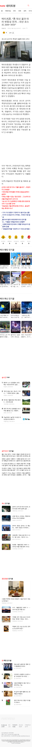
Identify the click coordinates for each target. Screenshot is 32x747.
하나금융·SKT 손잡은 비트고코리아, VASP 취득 (4, 267)
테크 (13, 539)
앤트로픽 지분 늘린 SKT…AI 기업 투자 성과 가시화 (26, 286)
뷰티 (14, 11)
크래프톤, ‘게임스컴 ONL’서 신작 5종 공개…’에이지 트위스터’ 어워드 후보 (21, 537)
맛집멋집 (4, 603)
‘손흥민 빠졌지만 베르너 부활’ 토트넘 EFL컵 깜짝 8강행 (16, 225)
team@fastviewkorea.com (25, 736)
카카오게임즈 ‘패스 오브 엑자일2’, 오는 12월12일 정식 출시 (15, 316)
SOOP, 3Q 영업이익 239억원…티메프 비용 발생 (16, 216)
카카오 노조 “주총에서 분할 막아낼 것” (5, 336)
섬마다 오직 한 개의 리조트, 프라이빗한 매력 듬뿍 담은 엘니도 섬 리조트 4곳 (21, 508)
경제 (25, 11)
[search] (28, 5)
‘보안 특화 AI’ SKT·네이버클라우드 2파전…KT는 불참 (5, 316)
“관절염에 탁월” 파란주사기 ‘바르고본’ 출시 (16, 229)
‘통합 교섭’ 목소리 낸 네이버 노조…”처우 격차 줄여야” (5, 286)
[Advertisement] (16, 149)
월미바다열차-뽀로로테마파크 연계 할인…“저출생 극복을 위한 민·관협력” (14, 221)
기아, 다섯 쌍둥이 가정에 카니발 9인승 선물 (16, 212)
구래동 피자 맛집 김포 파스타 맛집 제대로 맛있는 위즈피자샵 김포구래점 (21, 619)
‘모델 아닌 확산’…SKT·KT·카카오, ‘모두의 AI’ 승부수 (26, 316)
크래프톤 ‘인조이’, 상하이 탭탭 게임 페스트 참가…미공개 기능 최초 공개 (16, 267)
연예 (19, 11)
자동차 (5, 386)
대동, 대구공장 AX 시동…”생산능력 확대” (26, 267)
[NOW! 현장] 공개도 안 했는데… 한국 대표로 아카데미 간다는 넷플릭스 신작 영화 (21, 527)
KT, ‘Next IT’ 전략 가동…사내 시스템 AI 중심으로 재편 (15, 286)
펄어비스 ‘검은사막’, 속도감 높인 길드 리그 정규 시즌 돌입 (16, 336)
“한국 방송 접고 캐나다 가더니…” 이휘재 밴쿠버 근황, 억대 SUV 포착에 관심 (12, 393)
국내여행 (6, 404)
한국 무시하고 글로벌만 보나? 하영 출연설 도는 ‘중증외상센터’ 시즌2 (12, 410)
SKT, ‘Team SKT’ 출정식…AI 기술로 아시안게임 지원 (26, 336)
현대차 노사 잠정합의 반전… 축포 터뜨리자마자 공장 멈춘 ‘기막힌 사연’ (12, 384)
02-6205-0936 (6, 736)
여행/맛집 (8, 11)
